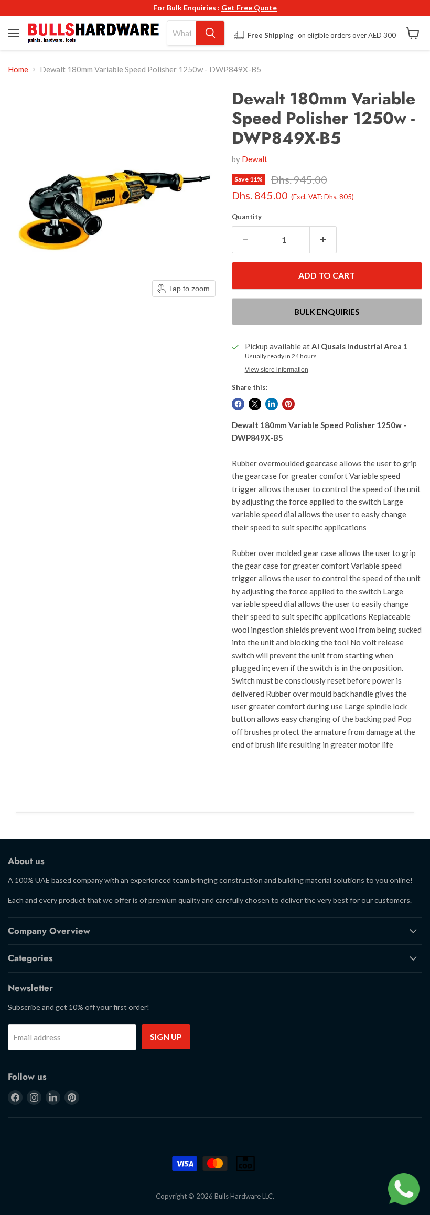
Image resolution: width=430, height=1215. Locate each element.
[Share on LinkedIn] (271, 404)
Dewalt (254, 159)
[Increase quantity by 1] (323, 239)
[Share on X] (255, 404)
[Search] (210, 33)
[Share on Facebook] (238, 404)
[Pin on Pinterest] (288, 404)
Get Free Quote (249, 7)
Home (18, 69)
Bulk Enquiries (327, 311)
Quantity (247, 217)
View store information (276, 370)
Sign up (166, 1036)
